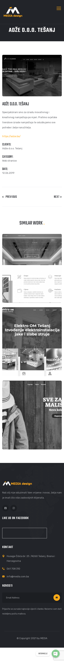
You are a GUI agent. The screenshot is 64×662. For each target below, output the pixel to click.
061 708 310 (13, 568)
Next (57, 197)
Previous (10, 197)
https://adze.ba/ (11, 136)
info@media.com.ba (18, 576)
